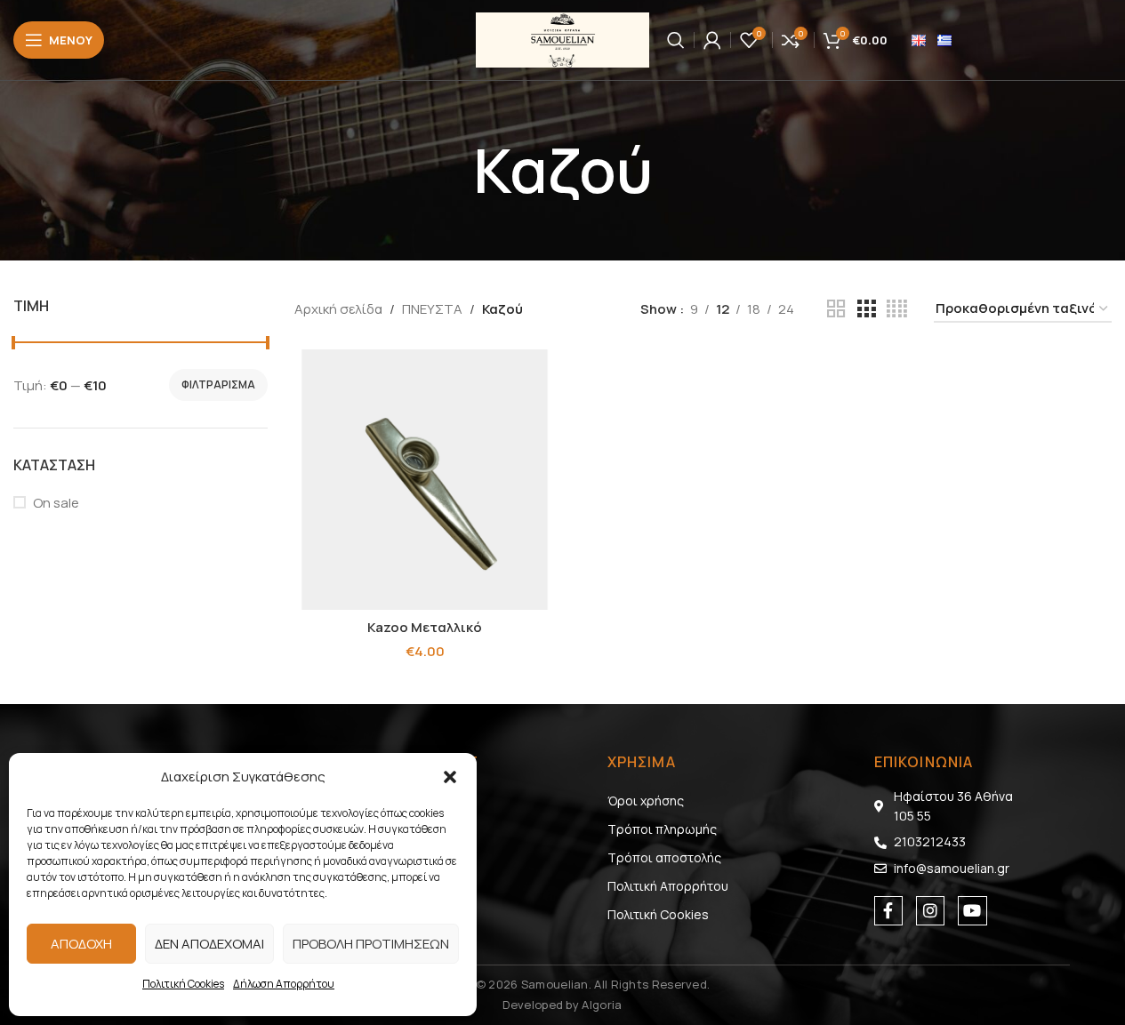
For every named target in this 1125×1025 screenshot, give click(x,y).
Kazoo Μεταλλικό (424, 627)
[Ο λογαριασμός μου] (712, 40)
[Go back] (451, 170)
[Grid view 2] (836, 309)
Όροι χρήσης (645, 800)
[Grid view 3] (866, 309)
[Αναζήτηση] (676, 40)
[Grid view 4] (897, 309)
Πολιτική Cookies (183, 983)
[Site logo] (562, 38)
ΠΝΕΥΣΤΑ (432, 309)
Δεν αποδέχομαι (209, 943)
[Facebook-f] (888, 910)
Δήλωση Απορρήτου (283, 983)
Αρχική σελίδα (338, 309)
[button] (450, 777)
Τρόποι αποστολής (664, 857)
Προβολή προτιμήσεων (371, 943)
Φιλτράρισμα (218, 384)
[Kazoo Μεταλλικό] (424, 479)
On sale (56, 502)
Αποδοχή (81, 943)
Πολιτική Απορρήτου (667, 885)
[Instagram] (930, 910)
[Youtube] (972, 910)
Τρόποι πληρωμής (662, 829)
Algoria (602, 1005)
